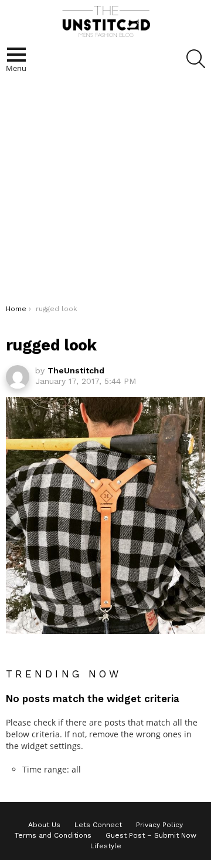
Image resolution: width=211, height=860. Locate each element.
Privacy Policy (159, 825)
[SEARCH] (195, 58)
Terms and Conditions (53, 835)
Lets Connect (98, 825)
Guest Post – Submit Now (151, 835)
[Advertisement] (105, 192)
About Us (44, 825)
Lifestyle (105, 846)
